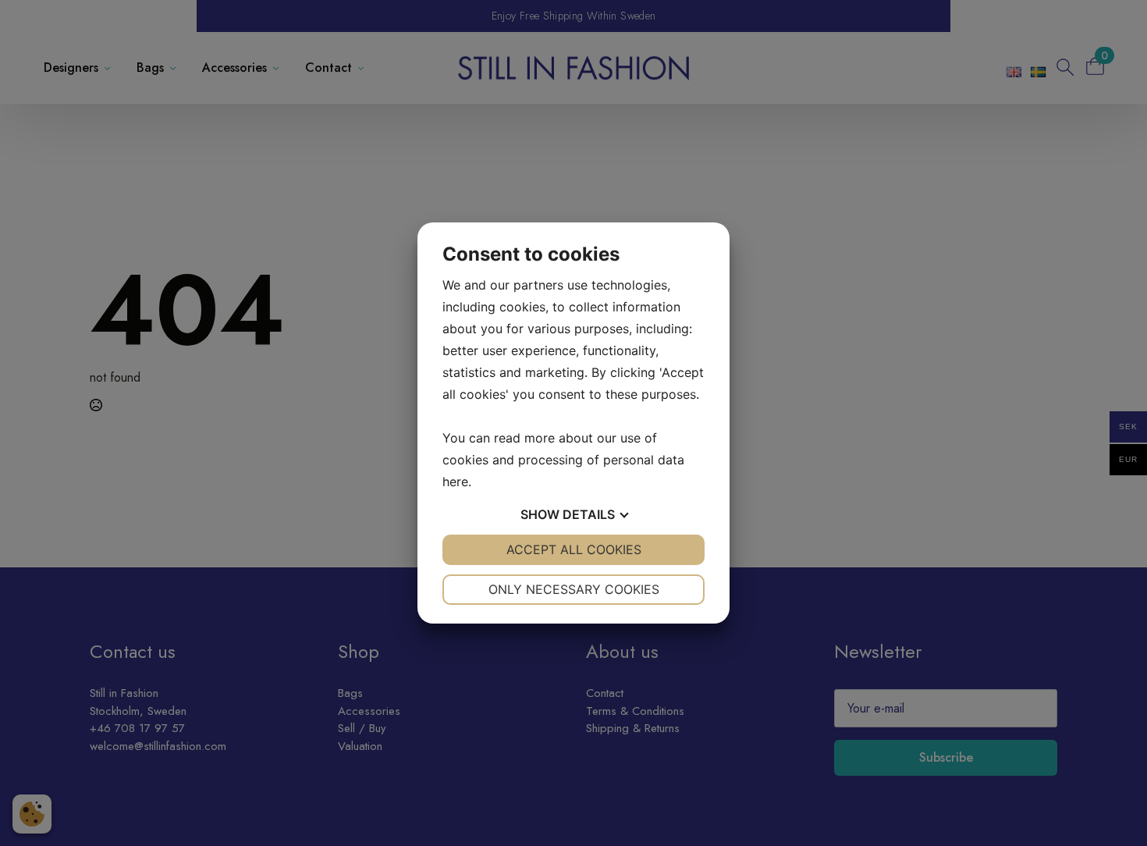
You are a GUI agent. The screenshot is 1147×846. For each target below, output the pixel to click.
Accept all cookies (573, 549)
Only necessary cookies (573, 589)
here (455, 481)
